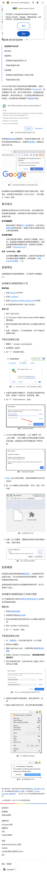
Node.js (13, 293)
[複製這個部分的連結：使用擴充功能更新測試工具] (30, 283)
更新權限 (31, 142)
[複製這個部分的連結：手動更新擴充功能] (21, 636)
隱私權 (9, 864)
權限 (31, 98)
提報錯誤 (5, 811)
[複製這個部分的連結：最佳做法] (14, 204)
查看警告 (13, 640)
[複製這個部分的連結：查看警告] (14, 267)
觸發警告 (10, 139)
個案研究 (5, 828)
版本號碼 (21, 615)
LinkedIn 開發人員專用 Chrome (12, 851)
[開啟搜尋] (33, 2)
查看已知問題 (6, 815)
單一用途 (25, 225)
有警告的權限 (15, 611)
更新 (8, 478)
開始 (23, 34)
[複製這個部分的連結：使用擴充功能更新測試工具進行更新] (39, 594)
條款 (3, 864)
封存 (3, 831)
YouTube (5, 848)
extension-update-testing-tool (22, 301)
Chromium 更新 (7, 824)
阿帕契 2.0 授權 (19, 791)
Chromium (14, 297)
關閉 (23, 26)
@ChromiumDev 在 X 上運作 (11, 844)
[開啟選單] (3, 2)
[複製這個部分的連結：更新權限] (14, 567)
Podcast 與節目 (7, 835)
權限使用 (9, 228)
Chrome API (37, 89)
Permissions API (19, 247)
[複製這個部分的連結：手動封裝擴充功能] (21, 339)
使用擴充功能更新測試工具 (29, 599)
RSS (3, 855)
